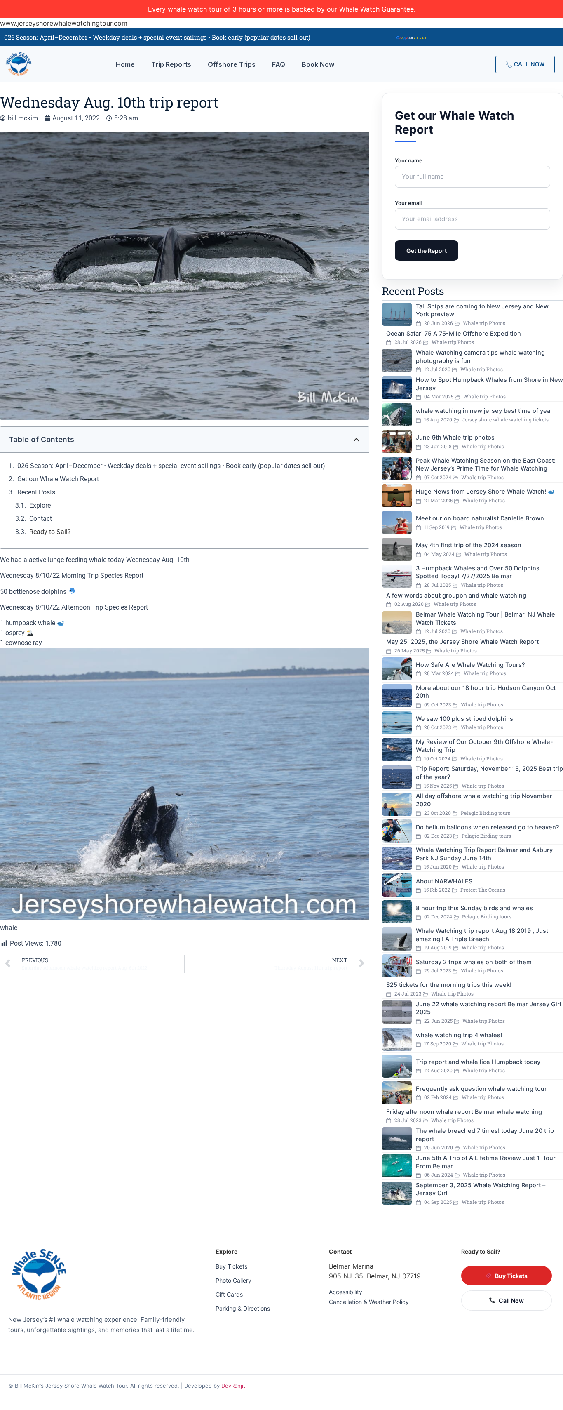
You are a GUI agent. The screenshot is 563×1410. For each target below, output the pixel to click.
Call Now (511, 1300)
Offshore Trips (232, 64)
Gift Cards (229, 1294)
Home (125, 64)
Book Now (318, 64)
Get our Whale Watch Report (58, 479)
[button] (356, 439)
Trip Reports (171, 64)
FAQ (278, 64)
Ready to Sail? (50, 532)
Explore (40, 505)
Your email (408, 203)
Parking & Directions (243, 1308)
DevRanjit (233, 1385)
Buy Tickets (231, 1266)
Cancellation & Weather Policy (369, 1301)
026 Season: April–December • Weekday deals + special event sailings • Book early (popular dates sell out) (171, 466)
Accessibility (345, 1291)
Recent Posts (36, 492)
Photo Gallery (233, 1280)
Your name (408, 160)
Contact (40, 519)
